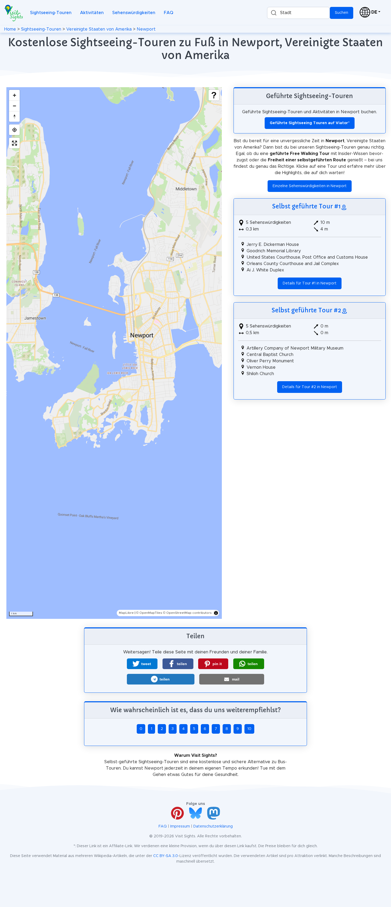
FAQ (168, 13)
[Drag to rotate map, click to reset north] (14, 116)
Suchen (341, 13)
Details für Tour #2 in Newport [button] (309, 387)
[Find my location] (14, 129)
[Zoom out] (14, 105)
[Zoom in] (14, 95)
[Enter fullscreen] (14, 143)
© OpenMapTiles (149, 612)
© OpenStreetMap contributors (187, 612)
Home (10, 29)
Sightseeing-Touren (51, 13)
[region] (114, 353)
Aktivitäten (92, 13)
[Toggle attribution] (216, 613)
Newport (146, 29)
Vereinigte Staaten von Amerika (99, 29)
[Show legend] (214, 95)
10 (249, 729)
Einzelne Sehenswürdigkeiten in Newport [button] (310, 186)
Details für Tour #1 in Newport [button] (309, 283)
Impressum (180, 826)
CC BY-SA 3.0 (165, 856)
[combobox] (298, 13)
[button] (142, 663)
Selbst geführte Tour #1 (306, 206)
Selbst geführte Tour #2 (306, 310)
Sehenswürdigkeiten (133, 13)
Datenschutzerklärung (213, 826)
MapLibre (126, 612)
